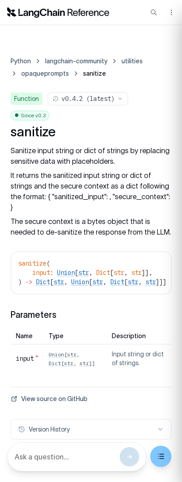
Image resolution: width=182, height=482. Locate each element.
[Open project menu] (170, 12)
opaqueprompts (45, 73)
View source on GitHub (54, 398)
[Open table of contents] (160, 456)
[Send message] (129, 457)
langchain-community (76, 61)
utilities (132, 61)
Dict (43, 282)
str (83, 273)
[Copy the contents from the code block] (158, 262)
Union (66, 273)
